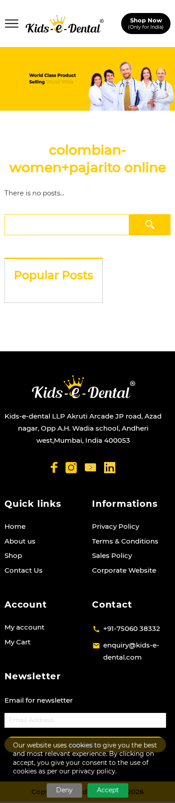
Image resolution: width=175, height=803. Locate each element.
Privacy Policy (115, 526)
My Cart (17, 642)
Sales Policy (112, 555)
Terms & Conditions (125, 541)
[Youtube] (90, 467)
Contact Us (23, 570)
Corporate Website (124, 570)
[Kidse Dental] (83, 387)
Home (15, 526)
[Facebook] (54, 467)
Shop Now (146, 23)
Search (149, 224)
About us (19, 541)
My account (24, 627)
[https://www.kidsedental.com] (65, 24)
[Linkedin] (109, 467)
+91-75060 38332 (131, 628)
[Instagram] (71, 467)
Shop (13, 555)
